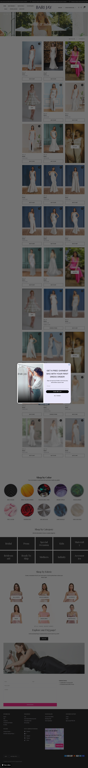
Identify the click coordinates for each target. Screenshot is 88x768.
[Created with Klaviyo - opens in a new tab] (44, 404)
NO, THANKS (57, 395)
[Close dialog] (69, 364)
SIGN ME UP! (57, 391)
